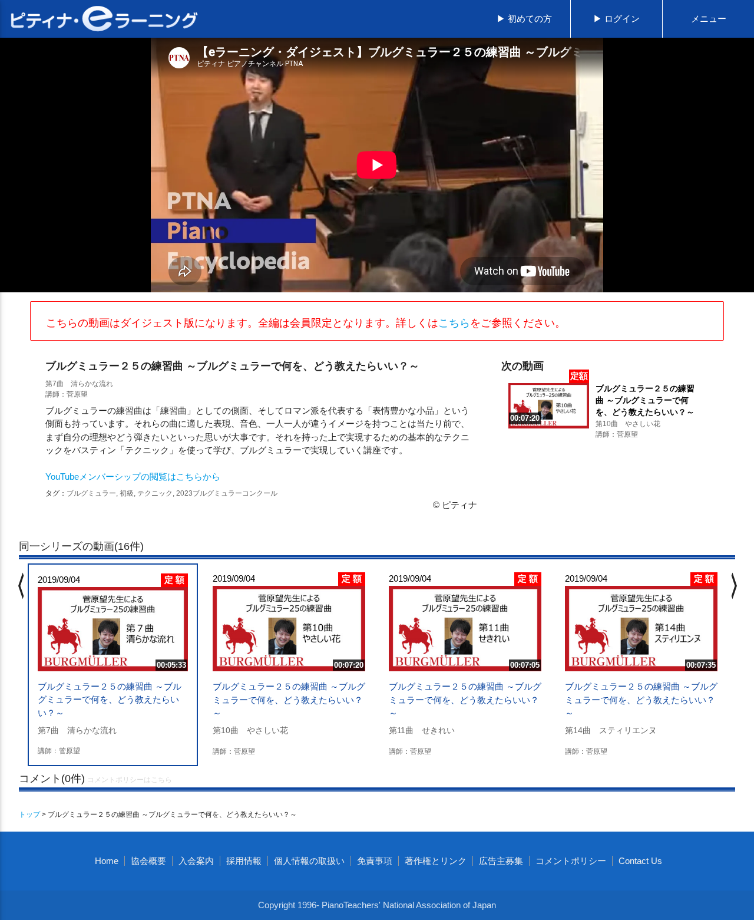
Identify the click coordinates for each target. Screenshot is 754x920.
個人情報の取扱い (309, 861)
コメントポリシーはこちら (129, 780)
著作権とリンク (436, 861)
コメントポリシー (570, 861)
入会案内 (196, 861)
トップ (29, 814)
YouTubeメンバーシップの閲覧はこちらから (132, 476)
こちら (454, 323)
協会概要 (148, 861)
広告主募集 (501, 861)
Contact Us (640, 861)
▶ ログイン (616, 19)
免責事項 (374, 861)
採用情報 (244, 861)
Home (106, 861)
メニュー (708, 19)
